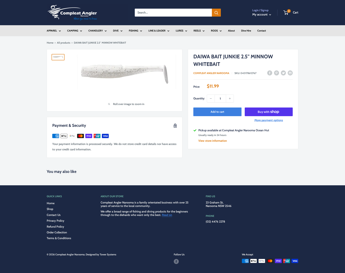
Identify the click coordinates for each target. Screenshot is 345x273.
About (231, 30)
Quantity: (199, 98)
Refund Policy (55, 226)
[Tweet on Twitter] (283, 72)
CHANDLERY (95, 30)
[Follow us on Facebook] (176, 261)
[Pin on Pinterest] (276, 72)
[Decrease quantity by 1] (211, 98)
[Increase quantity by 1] (230, 98)
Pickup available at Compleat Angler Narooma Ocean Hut (233, 130)
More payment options (268, 120)
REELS (197, 30)
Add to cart (217, 111)
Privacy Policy (55, 220)
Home (50, 42)
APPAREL (52, 30)
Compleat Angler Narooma (211, 73)
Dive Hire (246, 30)
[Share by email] (290, 72)
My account (260, 14)
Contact (261, 30)
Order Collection (57, 232)
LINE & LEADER (156, 30)
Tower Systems (108, 254)
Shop (50, 209)
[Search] (216, 13)
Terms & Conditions (59, 238)
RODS (214, 30)
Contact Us (54, 215)
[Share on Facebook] (269, 72)
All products (63, 42)
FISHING (133, 30)
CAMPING (72, 30)
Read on (167, 215)
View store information (212, 140)
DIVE (116, 30)
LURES (179, 30)
